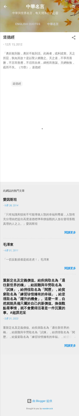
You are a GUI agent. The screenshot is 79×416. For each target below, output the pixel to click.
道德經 (16, 83)
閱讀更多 (70, 232)
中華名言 (35, 6)
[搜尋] (73, 8)
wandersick (47, 408)
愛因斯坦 (10, 199)
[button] (73, 38)
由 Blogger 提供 (42, 401)
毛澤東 (8, 244)
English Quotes (27, 24)
